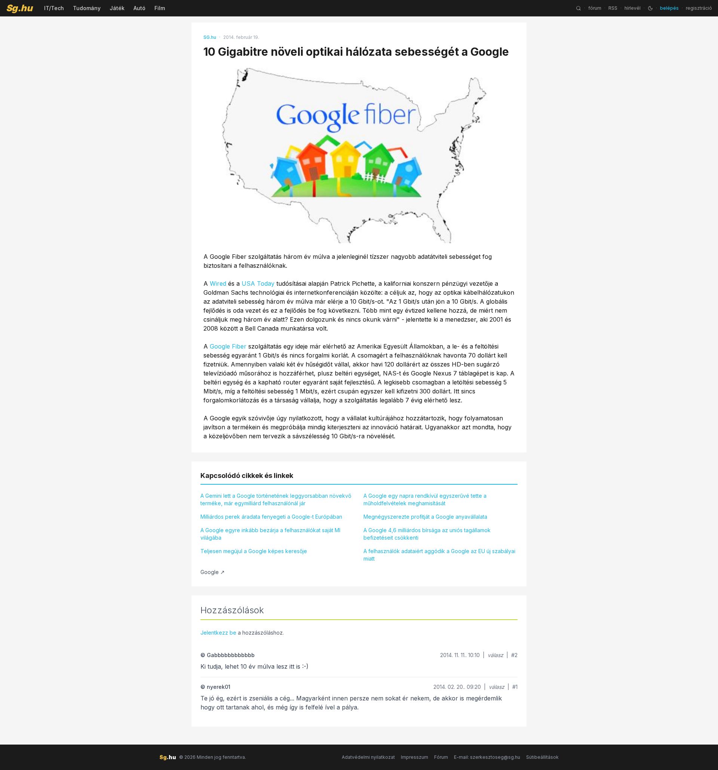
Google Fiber (228, 346)
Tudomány (87, 8)
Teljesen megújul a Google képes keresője (253, 551)
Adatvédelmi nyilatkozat (368, 757)
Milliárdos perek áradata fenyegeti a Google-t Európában (271, 516)
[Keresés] (578, 8)
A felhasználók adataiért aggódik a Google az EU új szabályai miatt (439, 555)
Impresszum (414, 757)
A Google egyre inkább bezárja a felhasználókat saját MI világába (270, 534)
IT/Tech (54, 8)
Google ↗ (212, 572)
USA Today (258, 283)
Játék (117, 8)
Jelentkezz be (218, 632)
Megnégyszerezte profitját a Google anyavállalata (425, 516)
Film (159, 8)
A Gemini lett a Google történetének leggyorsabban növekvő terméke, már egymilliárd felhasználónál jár (275, 499)
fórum (594, 8)
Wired (218, 283)
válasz (495, 655)
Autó (139, 8)
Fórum (441, 757)
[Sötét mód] (650, 8)
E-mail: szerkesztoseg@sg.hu (487, 757)
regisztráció (699, 8)
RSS (612, 8)
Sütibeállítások (542, 757)
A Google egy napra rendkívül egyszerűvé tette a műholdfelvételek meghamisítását (425, 499)
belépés (669, 8)
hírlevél (633, 8)
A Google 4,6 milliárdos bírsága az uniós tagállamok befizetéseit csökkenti (427, 534)
